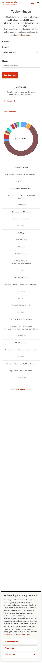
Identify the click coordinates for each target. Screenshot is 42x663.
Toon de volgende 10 (19, 389)
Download (8, 101)
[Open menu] (38, 3)
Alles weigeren (10, 648)
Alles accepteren (11, 641)
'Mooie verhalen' (23, 35)
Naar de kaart (10, 112)
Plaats (5, 61)
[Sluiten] (36, 595)
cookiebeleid (8, 634)
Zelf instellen (10, 654)
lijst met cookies (24, 634)
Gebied (5, 47)
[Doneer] (32, 3)
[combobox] (21, 66)
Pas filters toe (10, 75)
